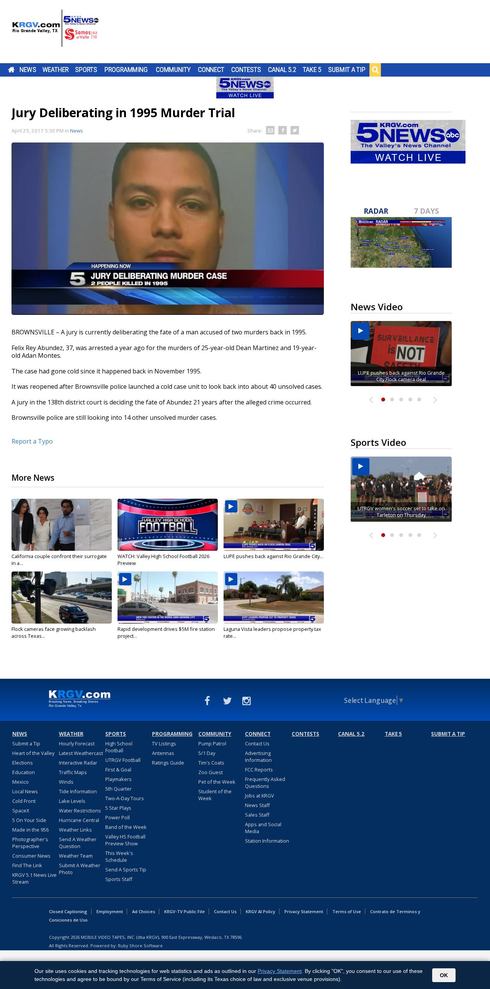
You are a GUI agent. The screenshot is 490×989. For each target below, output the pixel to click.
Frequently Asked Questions (265, 782)
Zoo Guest (210, 772)
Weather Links (75, 829)
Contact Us (257, 743)
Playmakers (118, 779)
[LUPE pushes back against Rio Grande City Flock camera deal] (274, 525)
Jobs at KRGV (259, 795)
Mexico (20, 781)
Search (375, 70)
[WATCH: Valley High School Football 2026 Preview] (168, 525)
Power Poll (117, 817)
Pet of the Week (216, 781)
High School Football (118, 747)
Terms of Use (346, 911)
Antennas (163, 753)
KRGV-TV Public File (184, 911)
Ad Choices (143, 911)
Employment (109, 911)
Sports (86, 70)
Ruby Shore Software (140, 945)
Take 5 (312, 70)
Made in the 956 (30, 829)
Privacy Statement (303, 911)
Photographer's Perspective (30, 843)
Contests (246, 70)
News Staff (257, 805)
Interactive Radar (78, 762)
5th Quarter (118, 788)
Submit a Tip (346, 70)
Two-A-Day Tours (124, 798)
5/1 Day (206, 753)
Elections (22, 762)
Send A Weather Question (77, 843)
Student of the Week (215, 795)
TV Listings (164, 743)
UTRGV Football (122, 759)
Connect (211, 70)
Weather (55, 70)
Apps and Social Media (263, 828)
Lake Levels (72, 800)
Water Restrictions (80, 810)
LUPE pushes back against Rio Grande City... (273, 556)
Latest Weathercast (81, 753)
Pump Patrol (212, 743)
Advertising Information (258, 756)
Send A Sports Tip (125, 869)
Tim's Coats (211, 762)
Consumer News (31, 855)
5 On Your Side (29, 820)
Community (173, 70)
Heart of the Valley (33, 753)
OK (444, 975)
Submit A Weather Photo (79, 869)
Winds (66, 781)
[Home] (55, 32)
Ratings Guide (168, 762)
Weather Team (76, 855)
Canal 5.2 (282, 70)
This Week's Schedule (119, 856)
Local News (25, 791)
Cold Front (24, 800)
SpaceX (20, 810)
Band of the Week (126, 827)
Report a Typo (32, 441)
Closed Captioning (68, 911)
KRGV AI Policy (260, 911)
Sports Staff (118, 879)
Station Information (267, 840)
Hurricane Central (79, 820)
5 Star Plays (118, 807)
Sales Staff (257, 814)
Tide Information (78, 791)
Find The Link (27, 865)
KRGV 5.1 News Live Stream (34, 878)
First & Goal (118, 769)
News (28, 70)
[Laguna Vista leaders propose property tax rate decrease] (274, 597)
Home (11, 70)
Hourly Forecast (77, 743)
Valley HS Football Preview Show (125, 840)
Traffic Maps (73, 772)
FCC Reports (259, 769)
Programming (126, 70)
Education (23, 772)
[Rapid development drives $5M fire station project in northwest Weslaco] (168, 597)
